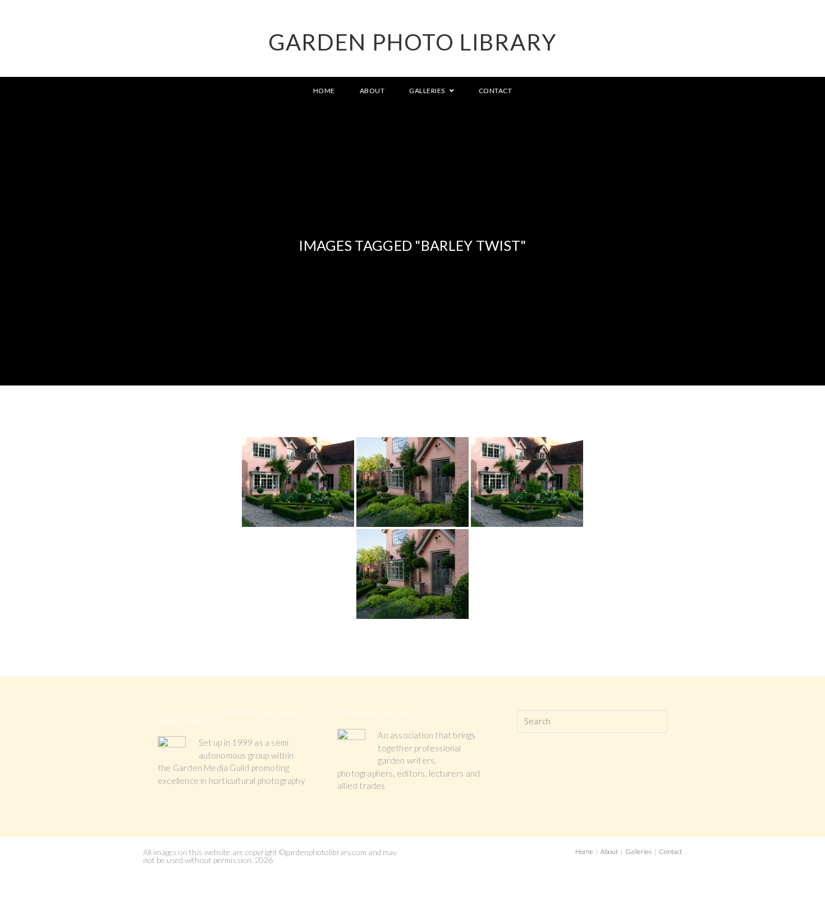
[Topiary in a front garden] (412, 482)
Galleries (638, 851)
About (609, 851)
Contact (670, 851)
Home (584, 851)
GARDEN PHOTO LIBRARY (412, 42)
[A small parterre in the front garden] (298, 482)
